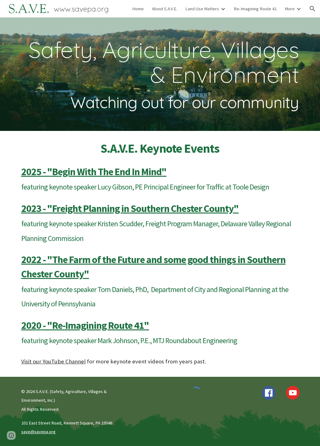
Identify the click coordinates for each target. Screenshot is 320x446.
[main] (160, 74)
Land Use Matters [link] (202, 9)
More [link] (290, 9)
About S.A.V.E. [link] (164, 9)
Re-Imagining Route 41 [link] (255, 9)
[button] (312, 8)
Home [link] (138, 9)
